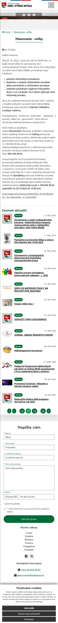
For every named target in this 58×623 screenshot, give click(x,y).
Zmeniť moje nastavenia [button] (29, 614)
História (29, 536)
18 (34, 410)
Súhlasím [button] (29, 608)
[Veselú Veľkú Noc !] (7, 303)
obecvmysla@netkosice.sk (30, 575)
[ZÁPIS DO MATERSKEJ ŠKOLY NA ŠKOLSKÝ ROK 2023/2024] (7, 287)
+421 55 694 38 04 (30, 569)
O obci (29, 532)
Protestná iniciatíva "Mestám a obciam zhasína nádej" (31, 385)
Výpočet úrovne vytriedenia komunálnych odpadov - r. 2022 (31, 274)
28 (43, 410)
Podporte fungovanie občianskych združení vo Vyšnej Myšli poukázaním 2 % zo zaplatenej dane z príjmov (34, 369)
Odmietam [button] (29, 619)
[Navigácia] (51, 5)
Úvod (7, 31)
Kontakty (29, 549)
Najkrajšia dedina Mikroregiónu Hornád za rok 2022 (31, 400)
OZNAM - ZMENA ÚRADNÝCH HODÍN (33, 335)
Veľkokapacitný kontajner (28, 350)
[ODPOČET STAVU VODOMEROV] (7, 318)
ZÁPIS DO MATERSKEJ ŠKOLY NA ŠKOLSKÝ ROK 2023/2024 (31, 289)
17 (28, 410)
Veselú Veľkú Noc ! (24, 303)
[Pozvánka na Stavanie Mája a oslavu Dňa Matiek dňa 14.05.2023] (7, 239)
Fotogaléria (29, 546)
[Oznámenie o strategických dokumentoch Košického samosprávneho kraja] (7, 255)
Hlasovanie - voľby (22, 31)
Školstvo (29, 539)
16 (22, 410)
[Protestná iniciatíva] (7, 382)
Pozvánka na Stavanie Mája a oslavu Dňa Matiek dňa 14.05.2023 (34, 241)
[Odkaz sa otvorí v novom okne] (26, 556)
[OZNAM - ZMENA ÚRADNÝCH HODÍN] (7, 334)
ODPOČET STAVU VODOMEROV (30, 319)
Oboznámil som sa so (28, 510)
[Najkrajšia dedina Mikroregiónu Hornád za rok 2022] (7, 398)
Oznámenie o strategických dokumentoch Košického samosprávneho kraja (29, 258)
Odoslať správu (29, 519)
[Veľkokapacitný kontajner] (7, 349)
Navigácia (8, 5)
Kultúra (29, 543)
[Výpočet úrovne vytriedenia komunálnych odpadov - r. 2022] (7, 272)
